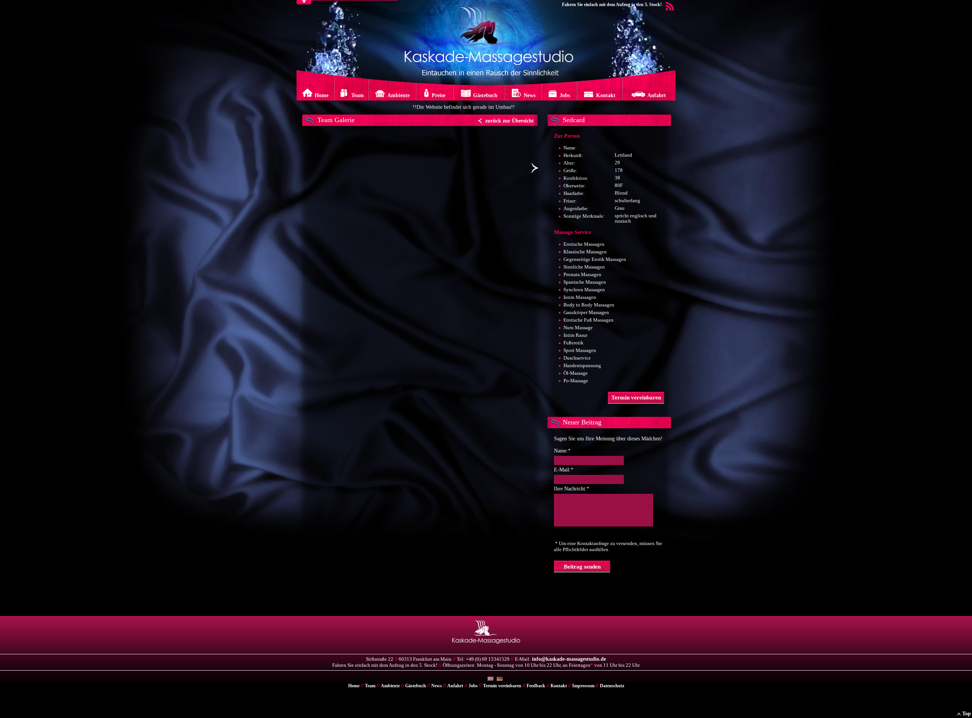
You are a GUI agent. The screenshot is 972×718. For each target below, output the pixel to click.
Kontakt (559, 685)
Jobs (473, 685)
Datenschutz (612, 685)
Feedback (536, 685)
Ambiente (390, 685)
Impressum (583, 685)
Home (354, 685)
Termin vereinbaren (502, 685)
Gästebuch (415, 685)
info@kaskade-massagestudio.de (569, 659)
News (436, 685)
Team (370, 685)
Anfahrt (455, 685)
